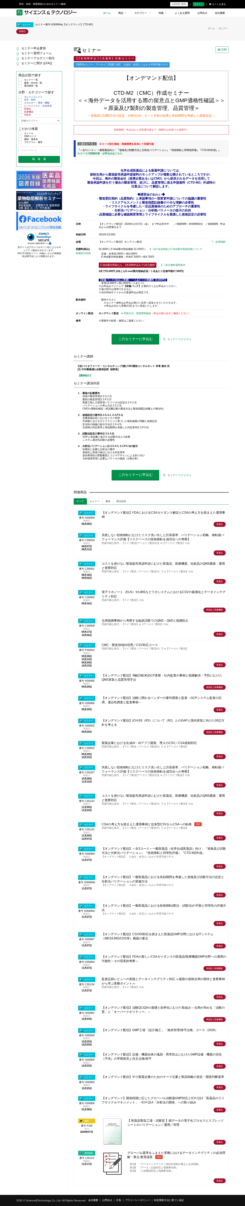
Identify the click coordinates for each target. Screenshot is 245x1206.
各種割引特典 (83, 253)
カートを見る (219, 4)
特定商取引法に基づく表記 (169, 1200)
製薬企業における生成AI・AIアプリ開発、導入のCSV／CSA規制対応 (149, 743)
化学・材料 (30, 99)
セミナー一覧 (31, 79)
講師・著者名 (31, 139)
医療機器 (28, 111)
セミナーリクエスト (179, 339)
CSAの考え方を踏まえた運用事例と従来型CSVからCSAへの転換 (147, 824)
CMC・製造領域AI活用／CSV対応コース (130, 645)
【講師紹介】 (85, 375)
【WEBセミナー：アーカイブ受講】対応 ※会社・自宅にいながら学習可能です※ (121, 64)
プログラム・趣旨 (33, 142)
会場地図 (220, 242)
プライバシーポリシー (137, 1200)
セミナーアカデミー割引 (38, 58)
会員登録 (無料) (179, 4)
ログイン (198, 4)
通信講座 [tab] (121, 501)
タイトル (28, 133)
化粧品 (27, 114)
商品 (120, 13)
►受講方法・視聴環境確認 (136, 313)
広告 (118, 1200)
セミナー (223, 28)
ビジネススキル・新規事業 (38, 106)
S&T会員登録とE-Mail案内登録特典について (177, 249)
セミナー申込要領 (33, 48)
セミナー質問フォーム (36, 53)
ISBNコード (30, 136)
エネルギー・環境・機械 (36, 102)
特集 (161, 13)
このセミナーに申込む (135, 339)
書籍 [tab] (107, 501)
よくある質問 (182, 13)
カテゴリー (141, 13)
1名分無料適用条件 (174, 265)
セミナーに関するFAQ (36, 63)
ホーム (107, 13)
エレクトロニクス (33, 97)
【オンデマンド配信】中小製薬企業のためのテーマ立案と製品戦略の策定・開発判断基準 (163, 1076)
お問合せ (202, 13)
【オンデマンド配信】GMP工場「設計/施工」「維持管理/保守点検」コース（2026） (160, 1030)
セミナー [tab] (95, 501)
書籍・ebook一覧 (33, 83)
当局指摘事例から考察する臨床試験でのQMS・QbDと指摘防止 (145, 620)
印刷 (224, 49)
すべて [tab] (80, 501)
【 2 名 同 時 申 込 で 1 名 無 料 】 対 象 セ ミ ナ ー (104, 58)
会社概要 (220, 13)
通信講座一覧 (31, 85)
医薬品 (27, 108)
